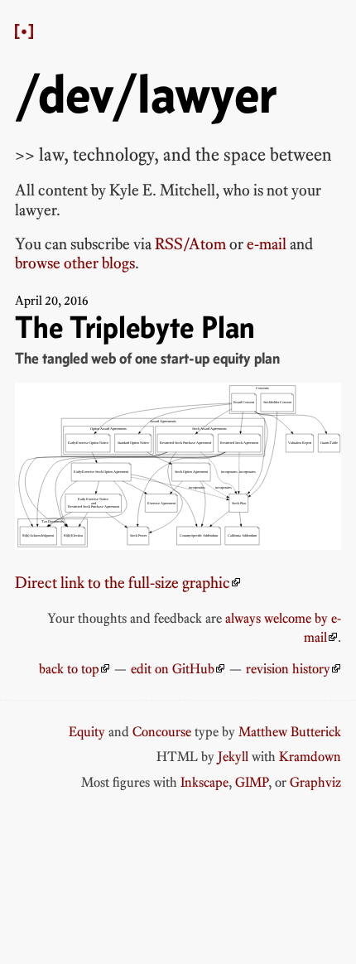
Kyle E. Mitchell (162, 190)
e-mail (266, 243)
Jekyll (233, 756)
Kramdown (310, 756)
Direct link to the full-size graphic (122, 582)
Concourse (161, 731)
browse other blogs (75, 262)
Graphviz (315, 782)
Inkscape (204, 782)
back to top (69, 668)
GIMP (251, 782)
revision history (288, 668)
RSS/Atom (190, 243)
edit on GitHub (172, 668)
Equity (87, 731)
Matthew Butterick (289, 731)
